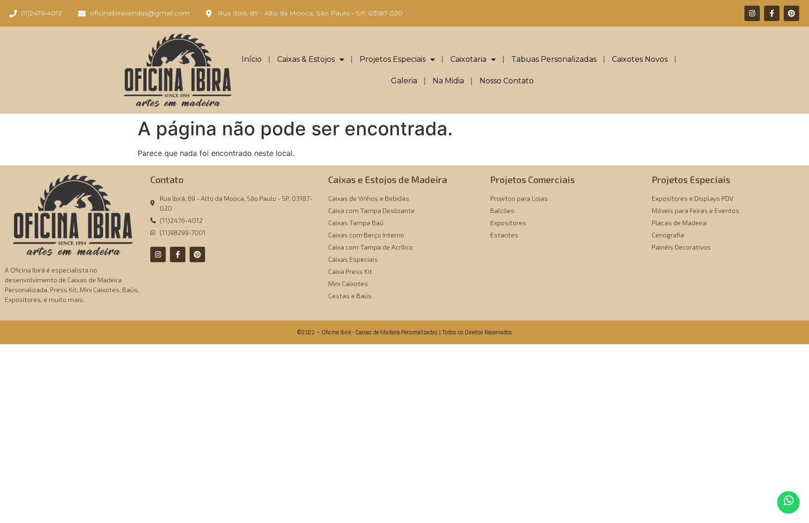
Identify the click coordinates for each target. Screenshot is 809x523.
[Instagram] (752, 13)
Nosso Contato (506, 80)
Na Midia (448, 80)
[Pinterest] (791, 13)
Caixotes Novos (640, 59)
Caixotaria (468, 59)
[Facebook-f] (772, 13)
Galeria (404, 80)
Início (252, 59)
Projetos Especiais (393, 59)
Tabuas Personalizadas (553, 59)
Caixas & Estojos (306, 59)
